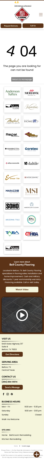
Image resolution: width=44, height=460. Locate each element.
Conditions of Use (36, 450)
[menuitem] (5, 435)
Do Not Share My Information (21, 450)
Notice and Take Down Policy (13, 452)
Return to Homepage (22, 79)
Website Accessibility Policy (31, 452)
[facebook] (3, 394)
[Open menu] (41, 14)
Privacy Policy (5, 450)
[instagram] (7, 394)
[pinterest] (11, 394)
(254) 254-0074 (9, 381)
